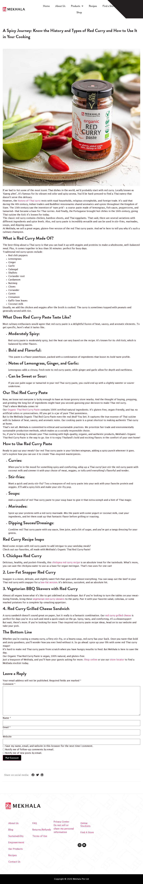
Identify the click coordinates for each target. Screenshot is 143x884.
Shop (79, 12)
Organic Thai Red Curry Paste (24, 410)
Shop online (90, 660)
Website (7, 737)
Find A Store (87, 832)
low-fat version (48, 582)
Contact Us (14, 862)
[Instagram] (80, 845)
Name (7, 718)
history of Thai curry (29, 201)
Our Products (15, 849)
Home (46, 6)
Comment (9, 684)
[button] (33, 775)
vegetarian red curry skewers (49, 599)
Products (75, 6)
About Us (60, 6)
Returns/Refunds (41, 830)
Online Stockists (85, 824)
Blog (10, 830)
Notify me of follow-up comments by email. (29, 750)
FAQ (34, 823)
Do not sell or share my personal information (64, 829)
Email (6, 727)
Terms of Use (39, 836)
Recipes (93, 6)
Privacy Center (61, 822)
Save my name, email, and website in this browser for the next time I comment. (49, 746)
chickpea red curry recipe (66, 562)
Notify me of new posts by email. (23, 753)
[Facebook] (84, 845)
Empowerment (16, 842)
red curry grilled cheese (118, 615)
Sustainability (15, 836)
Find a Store (109, 6)
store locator (117, 660)
